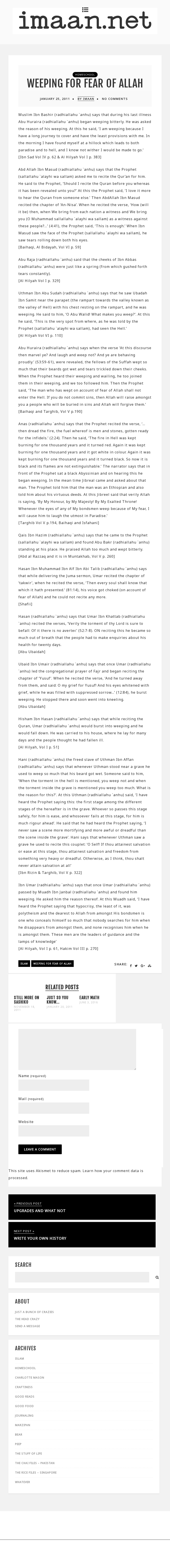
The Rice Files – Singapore (36, 1472)
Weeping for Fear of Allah (85, 83)
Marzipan (22, 1425)
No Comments (115, 99)
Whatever (22, 1482)
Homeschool (85, 74)
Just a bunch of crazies (34, 1312)
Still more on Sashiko (26, 999)
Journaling (24, 1415)
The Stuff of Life (28, 1453)
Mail (31, 1098)
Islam (19, 1358)
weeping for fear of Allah (52, 963)
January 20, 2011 (60, 1006)
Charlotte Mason (29, 1377)
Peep (18, 1444)
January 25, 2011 (55, 99)
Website (26, 1121)
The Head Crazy (27, 1319)
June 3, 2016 (88, 1002)
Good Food (24, 1406)
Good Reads (25, 1396)
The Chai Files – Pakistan (35, 1463)
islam (24, 963)
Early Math (89, 997)
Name (32, 1075)
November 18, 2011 (24, 1008)
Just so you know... (57, 999)
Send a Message (27, 1326)
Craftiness (24, 1387)
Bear (18, 1434)
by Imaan (86, 99)
